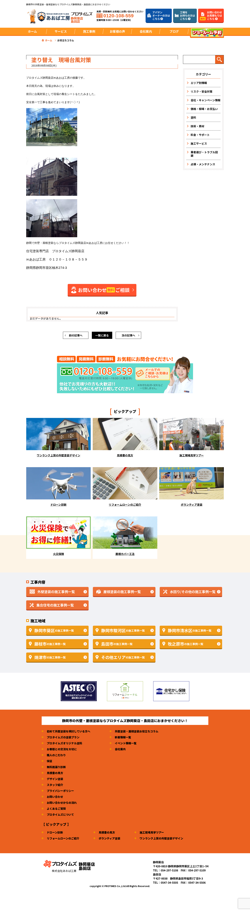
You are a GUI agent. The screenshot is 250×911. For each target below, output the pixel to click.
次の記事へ (128, 335)
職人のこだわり (56, 755)
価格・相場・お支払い (204, 109)
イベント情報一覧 (126, 743)
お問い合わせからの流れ (62, 803)
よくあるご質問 (56, 808)
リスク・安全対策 (201, 91)
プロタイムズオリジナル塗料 (64, 743)
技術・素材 (197, 126)
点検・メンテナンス (203, 164)
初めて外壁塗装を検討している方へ (68, 731)
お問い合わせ (55, 797)
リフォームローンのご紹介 (63, 838)
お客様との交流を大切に (62, 749)
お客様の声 (117, 31)
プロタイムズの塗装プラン (63, 737)
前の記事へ (75, 335)
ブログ (174, 31)
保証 (49, 761)
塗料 (193, 117)
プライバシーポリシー (60, 791)
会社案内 (120, 749)
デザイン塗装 (55, 779)
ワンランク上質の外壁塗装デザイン (161, 838)
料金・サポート (200, 135)
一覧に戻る (102, 335)
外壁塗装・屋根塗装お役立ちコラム (136, 731)
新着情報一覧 (123, 737)
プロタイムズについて (60, 814)
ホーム (32, 31)
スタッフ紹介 (55, 785)
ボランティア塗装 (109, 838)
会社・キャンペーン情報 (205, 100)
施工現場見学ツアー (152, 832)
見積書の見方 (55, 773)
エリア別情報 (199, 83)
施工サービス (199, 143)
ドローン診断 (55, 832)
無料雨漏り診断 (56, 767)
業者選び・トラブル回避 (204, 154)
